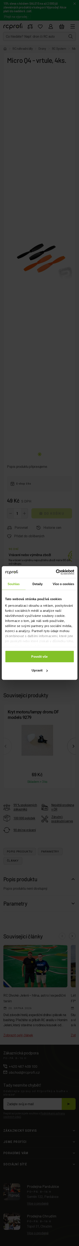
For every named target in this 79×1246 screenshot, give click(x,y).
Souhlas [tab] (14, 584)
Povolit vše (39, 656)
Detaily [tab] (37, 584)
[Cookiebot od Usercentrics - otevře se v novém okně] (56, 572)
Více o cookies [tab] (63, 584)
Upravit (37, 670)
